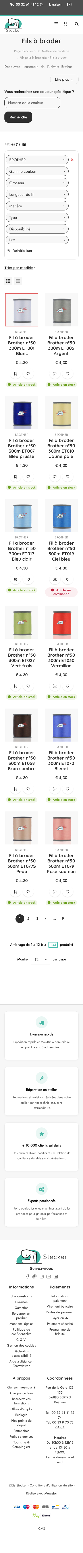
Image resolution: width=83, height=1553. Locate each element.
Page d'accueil (23, 51)
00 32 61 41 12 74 (30, 4)
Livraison (21, 1302)
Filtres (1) (12, 144)
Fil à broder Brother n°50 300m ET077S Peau (22, 863)
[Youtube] (48, 1276)
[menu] (56, 22)
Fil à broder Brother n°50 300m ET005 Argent (61, 345)
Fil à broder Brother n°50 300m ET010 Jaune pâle (61, 448)
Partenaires (21, 1430)
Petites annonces (21, 1436)
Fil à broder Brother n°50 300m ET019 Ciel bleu (61, 551)
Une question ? (21, 1296)
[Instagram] (41, 1276)
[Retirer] (72, 159)
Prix (12, 239)
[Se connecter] (66, 24)
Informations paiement (60, 1298)
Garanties (21, 1307)
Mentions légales (21, 1323)
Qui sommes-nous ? (21, 1387)
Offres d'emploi (21, 1409)
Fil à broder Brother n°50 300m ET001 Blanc (22, 345)
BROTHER (21, 332)
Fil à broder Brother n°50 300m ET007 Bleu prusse (22, 448)
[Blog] (55, 1276)
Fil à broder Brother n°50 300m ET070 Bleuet (61, 760)
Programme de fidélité (60, 1331)
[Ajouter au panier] (15, 373)
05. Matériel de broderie (53, 51)
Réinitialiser (22, 250)
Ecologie (21, 1414)
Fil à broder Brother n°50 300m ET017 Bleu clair (22, 551)
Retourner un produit (21, 1315)
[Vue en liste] (18, 281)
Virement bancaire (60, 1306)
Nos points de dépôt (21, 1422)
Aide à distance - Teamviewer (21, 1363)
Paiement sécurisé (60, 1323)
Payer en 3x (60, 1317)
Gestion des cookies (21, 1345)
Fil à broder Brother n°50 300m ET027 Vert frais (22, 657)
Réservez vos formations (21, 1401)
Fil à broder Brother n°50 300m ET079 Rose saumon (61, 863)
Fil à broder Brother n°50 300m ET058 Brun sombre (22, 760)
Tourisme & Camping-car (21, 1444)
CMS (41, 1528)
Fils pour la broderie (33, 57)
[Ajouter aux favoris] (28, 373)
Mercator (50, 1493)
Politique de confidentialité (21, 1331)
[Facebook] (27, 1276)
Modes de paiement (60, 1312)
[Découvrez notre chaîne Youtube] (70, 4)
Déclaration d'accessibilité (21, 1353)
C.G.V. (21, 1339)
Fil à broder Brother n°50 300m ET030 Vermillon (61, 657)
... (54, 918)
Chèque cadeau (21, 1393)
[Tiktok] (34, 1276)
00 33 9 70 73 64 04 (62, 1425)
